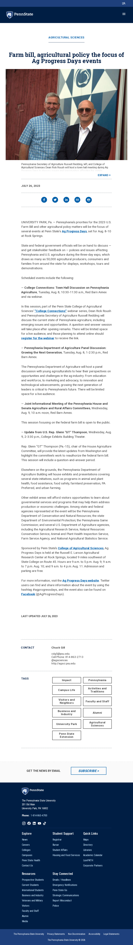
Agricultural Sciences (66, 37)
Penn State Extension (66, 735)
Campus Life (66, 690)
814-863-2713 (74, 657)
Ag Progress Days (74, 231)
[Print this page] (89, 200)
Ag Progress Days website (80, 580)
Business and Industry (67, 712)
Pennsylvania (97, 680)
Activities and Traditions (97, 690)
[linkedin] (66, 200)
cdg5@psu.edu (60, 653)
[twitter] (55, 200)
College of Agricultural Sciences (80, 548)
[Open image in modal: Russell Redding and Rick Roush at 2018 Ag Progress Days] (66, 114)
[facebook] (44, 200)
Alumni (97, 712)
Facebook (28, 594)
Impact (67, 680)
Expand (103, 175)
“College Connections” (51, 311)
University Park (66, 724)
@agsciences (59, 660)
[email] (77, 200)
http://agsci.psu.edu (63, 663)
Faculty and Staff (97, 701)
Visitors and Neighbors (67, 701)
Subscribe (87, 771)
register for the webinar (37, 338)
